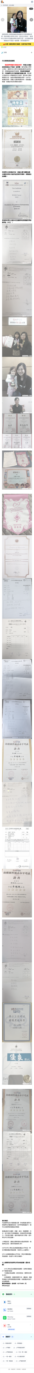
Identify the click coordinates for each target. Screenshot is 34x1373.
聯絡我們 (13, 1369)
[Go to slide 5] (16, 31)
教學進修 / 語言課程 (8, 5)
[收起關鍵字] (31, 1337)
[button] (17, 20)
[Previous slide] (2, 19)
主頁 (9, 1369)
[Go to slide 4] (15, 31)
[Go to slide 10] (22, 31)
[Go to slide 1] (11, 31)
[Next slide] (31, 19)
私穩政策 (24, 1369)
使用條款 (18, 1369)
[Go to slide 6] (17, 31)
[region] (17, 20)
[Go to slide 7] (18, 31)
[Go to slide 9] (21, 31)
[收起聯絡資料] (31, 1294)
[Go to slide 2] (12, 31)
